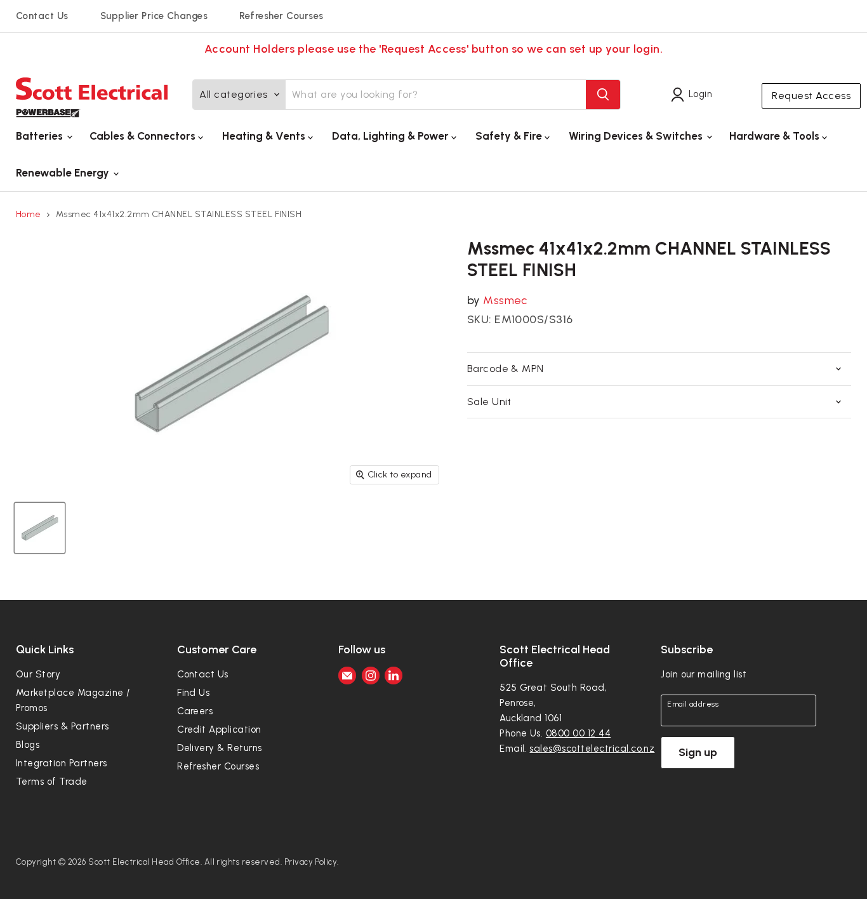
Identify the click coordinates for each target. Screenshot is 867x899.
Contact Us (42, 16)
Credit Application (219, 729)
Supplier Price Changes (154, 16)
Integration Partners (61, 763)
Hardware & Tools (775, 136)
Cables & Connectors (143, 136)
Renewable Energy (64, 172)
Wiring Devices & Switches (637, 136)
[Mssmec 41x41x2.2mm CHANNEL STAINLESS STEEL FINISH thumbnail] (40, 528)
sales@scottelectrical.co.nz (591, 748)
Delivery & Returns (219, 748)
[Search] (603, 94)
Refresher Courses (281, 16)
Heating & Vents (265, 136)
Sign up (697, 752)
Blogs (27, 744)
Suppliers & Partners (62, 726)
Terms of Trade (52, 781)
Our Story (38, 674)
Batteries (40, 136)
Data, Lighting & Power (391, 136)
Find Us (193, 692)
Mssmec (505, 300)
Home (28, 215)
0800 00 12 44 (578, 733)
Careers (195, 711)
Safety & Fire (510, 136)
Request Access (811, 96)
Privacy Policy (311, 862)
